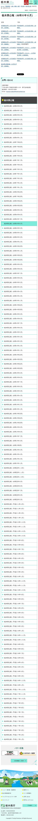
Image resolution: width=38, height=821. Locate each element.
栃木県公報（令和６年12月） (14, 192)
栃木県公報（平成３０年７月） (14, 549)
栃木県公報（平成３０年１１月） (15, 526)
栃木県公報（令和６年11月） (13, 201)
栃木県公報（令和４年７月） (13, 323)
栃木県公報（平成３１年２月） (14, 513)
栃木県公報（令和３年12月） (14, 355)
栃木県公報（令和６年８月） (13, 214)
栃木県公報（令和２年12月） (14, 413)
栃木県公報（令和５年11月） (13, 255)
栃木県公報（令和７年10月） (14, 147)
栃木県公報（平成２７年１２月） (15, 689)
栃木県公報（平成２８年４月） (14, 667)
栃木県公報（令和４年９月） (13, 314)
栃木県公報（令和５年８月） (13, 269)
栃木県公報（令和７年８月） (13, 156)
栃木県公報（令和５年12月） (14, 246)
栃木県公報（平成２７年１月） (14, 739)
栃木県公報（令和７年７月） (13, 160)
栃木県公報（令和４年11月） (13, 305)
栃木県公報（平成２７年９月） (14, 703)
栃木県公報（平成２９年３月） (14, 621)
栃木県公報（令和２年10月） (14, 422)
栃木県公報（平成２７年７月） (14, 712)
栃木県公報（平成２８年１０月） (15, 536)
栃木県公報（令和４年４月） (13, 337)
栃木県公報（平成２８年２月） (14, 676)
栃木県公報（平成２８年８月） (14, 649)
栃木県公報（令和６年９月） (13, 210)
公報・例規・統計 (15, 6)
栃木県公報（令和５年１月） (13, 300)
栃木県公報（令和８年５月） (13, 124)
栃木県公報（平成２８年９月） (14, 644)
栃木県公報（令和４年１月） (13, 350)
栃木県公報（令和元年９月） (13, 481)
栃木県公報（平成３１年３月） (14, 508)
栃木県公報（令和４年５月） (13, 332)
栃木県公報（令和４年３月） (13, 341)
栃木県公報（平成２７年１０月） (15, 698)
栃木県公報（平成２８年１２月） (15, 680)
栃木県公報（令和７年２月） (13, 183)
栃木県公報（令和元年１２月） (14, 468)
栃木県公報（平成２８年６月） (14, 658)
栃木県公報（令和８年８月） (13, 106)
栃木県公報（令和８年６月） (13, 115)
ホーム (2, 6)
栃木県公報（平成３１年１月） (14, 517)
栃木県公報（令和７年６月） (13, 165)
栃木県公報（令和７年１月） (13, 187)
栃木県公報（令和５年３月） (13, 287)
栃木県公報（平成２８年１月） (14, 685)
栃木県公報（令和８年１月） (13, 137)
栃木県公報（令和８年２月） (13, 133)
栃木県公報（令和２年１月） (13, 463)
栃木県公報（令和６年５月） (13, 228)
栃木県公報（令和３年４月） (13, 395)
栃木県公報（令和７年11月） (13, 142)
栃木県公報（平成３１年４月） (14, 504)
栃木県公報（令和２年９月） (13, 427)
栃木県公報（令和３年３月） (13, 400)
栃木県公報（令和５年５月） (13, 282)
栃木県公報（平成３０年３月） (14, 558)
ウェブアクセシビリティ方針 (9, 796)
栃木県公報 (28, 6)
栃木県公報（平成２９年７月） (14, 603)
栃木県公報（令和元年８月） (13, 486)
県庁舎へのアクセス (28, 800)
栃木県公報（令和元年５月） (13, 499)
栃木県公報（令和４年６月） (13, 327)
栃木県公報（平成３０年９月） (14, 540)
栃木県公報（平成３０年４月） (14, 567)
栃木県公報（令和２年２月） (13, 459)
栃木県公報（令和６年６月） (13, 223)
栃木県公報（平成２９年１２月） (15, 581)
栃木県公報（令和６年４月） (13, 232)
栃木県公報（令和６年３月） (13, 237)
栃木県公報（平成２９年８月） (14, 599)
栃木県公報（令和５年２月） (13, 296)
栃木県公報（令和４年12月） (14, 359)
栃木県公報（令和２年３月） (13, 441)
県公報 (22, 6)
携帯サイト (26, 790)
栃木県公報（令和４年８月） (13, 318)
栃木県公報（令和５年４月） (13, 291)
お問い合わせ (26, 796)
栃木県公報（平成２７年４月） (14, 726)
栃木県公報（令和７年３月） (13, 178)
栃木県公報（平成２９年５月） (14, 612)
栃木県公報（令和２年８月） (13, 432)
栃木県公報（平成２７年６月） (14, 716)
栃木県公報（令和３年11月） (13, 364)
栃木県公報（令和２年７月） (13, 436)
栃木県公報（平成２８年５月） (14, 662)
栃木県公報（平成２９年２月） (14, 626)
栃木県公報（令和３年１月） (13, 409)
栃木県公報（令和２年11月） (13, 418)
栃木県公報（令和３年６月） (13, 386)
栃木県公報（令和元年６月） (13, 495)
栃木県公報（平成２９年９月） (14, 594)
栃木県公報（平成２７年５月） (14, 721)
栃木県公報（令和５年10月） (14, 260)
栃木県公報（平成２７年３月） (14, 730)
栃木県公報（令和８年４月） (13, 119)
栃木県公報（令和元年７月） (13, 490)
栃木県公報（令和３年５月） (13, 391)
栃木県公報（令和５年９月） (13, 264)
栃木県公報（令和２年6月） (13, 445)
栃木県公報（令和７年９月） (13, 151)
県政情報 (7, 6)
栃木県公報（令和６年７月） (13, 219)
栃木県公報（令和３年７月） (13, 382)
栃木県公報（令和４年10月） (14, 309)
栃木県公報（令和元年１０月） (14, 477)
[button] (26, 2)
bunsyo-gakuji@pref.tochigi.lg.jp (15, 91)
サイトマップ (5, 800)
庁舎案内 (30, 805)
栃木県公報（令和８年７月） (13, 110)
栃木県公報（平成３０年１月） (14, 576)
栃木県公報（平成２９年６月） (14, 608)
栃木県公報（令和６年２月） (13, 242)
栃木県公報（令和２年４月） (13, 454)
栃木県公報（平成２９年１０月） (15, 590)
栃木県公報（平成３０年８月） (14, 545)
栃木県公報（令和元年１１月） (14, 472)
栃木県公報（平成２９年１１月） (15, 585)
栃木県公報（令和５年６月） (13, 278)
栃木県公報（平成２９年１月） (14, 631)
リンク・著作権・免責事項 (9, 790)
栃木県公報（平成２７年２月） (14, 735)
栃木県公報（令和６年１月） (13, 251)
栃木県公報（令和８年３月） (13, 128)
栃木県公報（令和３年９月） (13, 373)
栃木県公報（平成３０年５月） (14, 563)
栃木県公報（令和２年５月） (13, 450)
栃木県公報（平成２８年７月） (14, 653)
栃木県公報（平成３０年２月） (14, 572)
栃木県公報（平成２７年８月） (14, 707)
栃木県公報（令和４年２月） (13, 346)
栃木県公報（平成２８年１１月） (15, 635)
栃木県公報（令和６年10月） (14, 205)
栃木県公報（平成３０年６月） (14, 554)
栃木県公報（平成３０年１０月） (15, 531)
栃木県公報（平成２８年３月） (14, 671)
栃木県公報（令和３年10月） (14, 368)
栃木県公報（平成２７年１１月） (15, 694)
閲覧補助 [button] (31, 3)
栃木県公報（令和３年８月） (13, 377)
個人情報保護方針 (6, 793)
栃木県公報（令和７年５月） (13, 169)
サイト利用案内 (27, 793)
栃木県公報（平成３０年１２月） (15, 522)
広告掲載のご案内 (19, 760)
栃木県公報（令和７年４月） (13, 174)
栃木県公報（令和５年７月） (13, 273)
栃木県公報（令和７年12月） (14, 196)
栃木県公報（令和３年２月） (13, 404)
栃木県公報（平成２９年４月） (14, 617)
